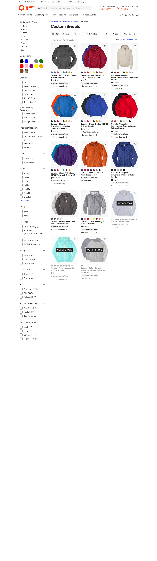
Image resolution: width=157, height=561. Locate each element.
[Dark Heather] (55, 170)
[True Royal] (52, 265)
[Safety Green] (94, 72)
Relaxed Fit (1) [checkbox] (30, 297)
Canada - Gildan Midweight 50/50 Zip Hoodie (92, 223)
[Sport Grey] (100, 121)
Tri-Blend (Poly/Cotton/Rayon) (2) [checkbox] (33, 233)
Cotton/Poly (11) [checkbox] (31, 226)
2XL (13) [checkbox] (27, 193)
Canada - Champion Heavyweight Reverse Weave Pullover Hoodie (123, 126)
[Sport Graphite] (97, 170)
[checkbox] (34, 113)
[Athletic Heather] (61, 219)
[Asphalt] (69, 265)
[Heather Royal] (55, 72)
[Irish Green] (64, 170)
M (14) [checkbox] (26, 181)
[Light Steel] (121, 170)
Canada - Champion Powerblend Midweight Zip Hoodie (122, 175)
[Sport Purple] (88, 170)
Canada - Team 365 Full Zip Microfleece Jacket (92, 174)
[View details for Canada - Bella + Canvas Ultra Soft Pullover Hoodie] (64, 203)
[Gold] (69, 72)
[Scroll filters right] (134, 34)
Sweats (24, 29)
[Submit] (39, 8)
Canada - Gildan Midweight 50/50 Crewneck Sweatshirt (63, 174)
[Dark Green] (124, 72)
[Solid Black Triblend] (82, 265)
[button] (129, 9)
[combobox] (64, 8)
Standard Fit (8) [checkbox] (31, 289)
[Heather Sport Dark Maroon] (85, 72)
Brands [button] (66, 34)
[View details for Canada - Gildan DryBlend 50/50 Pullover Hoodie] (94, 105)
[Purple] (66, 72)
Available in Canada (71, 22)
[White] (61, 72)
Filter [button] (56, 34)
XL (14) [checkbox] (27, 189)
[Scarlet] (118, 72)
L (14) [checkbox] (26, 185)
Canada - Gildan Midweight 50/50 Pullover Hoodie (92, 76)
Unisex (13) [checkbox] (28, 158)
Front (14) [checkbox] (28, 331)
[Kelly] (64, 72)
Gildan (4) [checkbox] (28, 94)
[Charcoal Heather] (115, 72)
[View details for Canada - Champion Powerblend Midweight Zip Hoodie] (124, 154)
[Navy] (82, 72)
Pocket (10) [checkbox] (29, 312)
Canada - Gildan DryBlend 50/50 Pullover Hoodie (94, 125)
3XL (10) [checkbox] (27, 197)
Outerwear (25, 33)
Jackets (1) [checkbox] (28, 147)
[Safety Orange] (100, 72)
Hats (23, 36)
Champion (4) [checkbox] (30, 90)
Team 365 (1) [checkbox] (29, 98)
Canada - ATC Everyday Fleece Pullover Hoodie (64, 76)
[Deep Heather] (58, 219)
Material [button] (127, 34)
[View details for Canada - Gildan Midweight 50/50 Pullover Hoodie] (94, 56)
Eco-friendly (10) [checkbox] (31, 308)
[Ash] (85, 121)
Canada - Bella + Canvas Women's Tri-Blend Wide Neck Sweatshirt (93, 270)
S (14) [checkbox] (26, 177)
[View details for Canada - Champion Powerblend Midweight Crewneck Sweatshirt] (64, 105)
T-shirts (24, 26)
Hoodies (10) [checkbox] (29, 133)
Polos (23, 43)
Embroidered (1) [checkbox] (31, 278)
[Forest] (94, 121)
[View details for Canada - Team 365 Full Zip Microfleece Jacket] (94, 154)
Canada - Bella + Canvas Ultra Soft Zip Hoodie (63, 269)
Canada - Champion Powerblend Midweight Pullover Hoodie (124, 77)
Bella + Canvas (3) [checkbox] (31, 86)
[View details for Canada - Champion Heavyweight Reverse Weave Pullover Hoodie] (124, 105)
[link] (26, 8)
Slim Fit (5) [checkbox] (28, 293)
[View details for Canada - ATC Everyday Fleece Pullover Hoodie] (64, 56)
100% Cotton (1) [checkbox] (31, 240)
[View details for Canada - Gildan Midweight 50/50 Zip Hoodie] (94, 203)
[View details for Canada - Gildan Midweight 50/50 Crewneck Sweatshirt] (64, 154)
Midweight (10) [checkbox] (30, 255)
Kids (22, 50)
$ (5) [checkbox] (26, 211)
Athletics (24, 40)
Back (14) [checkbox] (28, 327)
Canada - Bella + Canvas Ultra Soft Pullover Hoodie (63, 222)
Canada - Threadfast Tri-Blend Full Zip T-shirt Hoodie (124, 220)
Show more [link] (24, 201)
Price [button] (77, 34)
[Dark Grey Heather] (55, 219)
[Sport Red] (85, 170)
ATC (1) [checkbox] (27, 82)
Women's (25, 46)
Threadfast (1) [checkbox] (30, 102)
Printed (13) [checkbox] (29, 274)
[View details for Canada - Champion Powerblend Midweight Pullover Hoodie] (124, 56)
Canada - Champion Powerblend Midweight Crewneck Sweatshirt (61, 126)
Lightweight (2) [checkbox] (30, 263)
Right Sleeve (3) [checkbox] (31, 339)
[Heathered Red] (58, 72)
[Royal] (52, 72)
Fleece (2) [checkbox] (28, 143)
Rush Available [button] (92, 34)
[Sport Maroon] (94, 170)
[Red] (88, 72)
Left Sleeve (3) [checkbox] (30, 335)
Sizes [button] (115, 34)
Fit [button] (106, 34)
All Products (56, 22)
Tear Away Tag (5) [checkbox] (31, 316)
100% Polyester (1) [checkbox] (32, 244)
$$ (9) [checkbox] (26, 215)
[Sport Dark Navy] (91, 170)
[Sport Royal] (82, 170)
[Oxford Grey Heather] (124, 121)
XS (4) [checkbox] (26, 173)
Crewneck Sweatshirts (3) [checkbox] (34, 138)
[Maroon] (66, 265)
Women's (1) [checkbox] (29, 162)
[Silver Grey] (130, 72)
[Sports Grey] (85, 219)
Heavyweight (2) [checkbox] (31, 259)
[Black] (130, 121)
